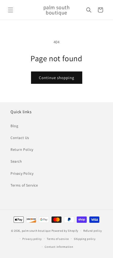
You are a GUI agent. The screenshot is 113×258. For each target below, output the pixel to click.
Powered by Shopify (65, 231)
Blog (14, 125)
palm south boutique (36, 231)
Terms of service (58, 239)
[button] (10, 10)
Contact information (59, 247)
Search (16, 161)
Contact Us (20, 137)
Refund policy (92, 231)
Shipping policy (85, 239)
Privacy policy (32, 239)
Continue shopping (56, 77)
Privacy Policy (22, 173)
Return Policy (22, 149)
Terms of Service (24, 185)
